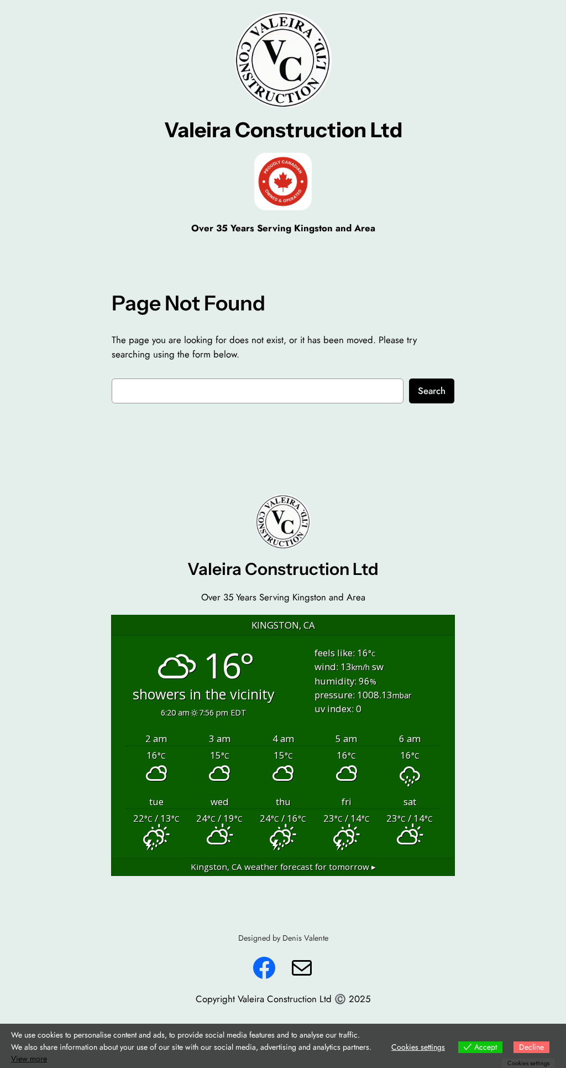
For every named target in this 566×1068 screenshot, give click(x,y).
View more (29, 1058)
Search (432, 390)
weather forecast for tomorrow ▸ (283, 866)
